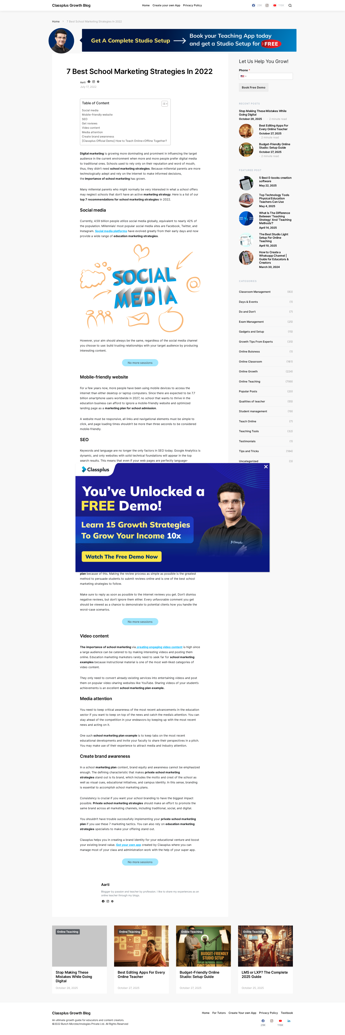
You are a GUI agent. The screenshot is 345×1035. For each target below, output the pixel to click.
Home (146, 5)
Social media (90, 110)
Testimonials (247, 441)
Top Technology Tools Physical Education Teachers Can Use (274, 198)
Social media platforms (111, 231)
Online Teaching (249, 381)
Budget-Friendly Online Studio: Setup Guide (274, 145)
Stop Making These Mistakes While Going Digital (262, 112)
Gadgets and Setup (251, 331)
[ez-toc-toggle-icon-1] (163, 104)
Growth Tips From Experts (256, 341)
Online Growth (248, 371)
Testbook (287, 1013)
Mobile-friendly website (97, 114)
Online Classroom (250, 361)
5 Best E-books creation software (275, 179)
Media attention (93, 132)
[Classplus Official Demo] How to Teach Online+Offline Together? (124, 140)
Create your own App (166, 5)
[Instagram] (267, 5)
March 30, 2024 (269, 267)
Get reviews (89, 123)
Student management (253, 411)
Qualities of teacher (252, 401)
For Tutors (219, 1013)
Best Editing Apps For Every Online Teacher (273, 127)
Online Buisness (249, 351)
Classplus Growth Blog (71, 5)
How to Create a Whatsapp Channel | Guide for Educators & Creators (274, 257)
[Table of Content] (165, 104)
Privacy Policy (192, 5)
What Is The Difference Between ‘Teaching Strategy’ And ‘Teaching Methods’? (275, 218)
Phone (244, 70)
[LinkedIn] (289, 1022)
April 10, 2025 (268, 245)
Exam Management (251, 321)
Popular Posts (248, 391)
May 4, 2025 (267, 206)
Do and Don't (247, 311)
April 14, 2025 (268, 227)
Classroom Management (255, 291)
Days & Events (248, 301)
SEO (85, 119)
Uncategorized (248, 461)
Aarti (83, 82)
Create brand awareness (98, 136)
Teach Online (247, 421)
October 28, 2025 (250, 119)
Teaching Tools (249, 431)
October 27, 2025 (270, 133)
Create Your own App (242, 1013)
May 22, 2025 (268, 185)
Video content (91, 127)
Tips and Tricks (249, 451)
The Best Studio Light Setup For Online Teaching (273, 237)
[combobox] (243, 76)
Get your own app (128, 845)
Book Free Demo (253, 87)
